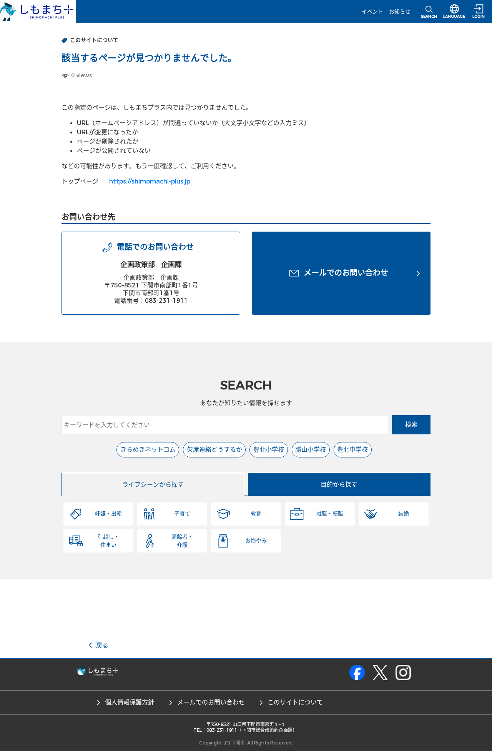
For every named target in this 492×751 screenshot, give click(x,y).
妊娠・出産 (108, 513)
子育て (182, 513)
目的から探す (339, 485)
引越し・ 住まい (108, 541)
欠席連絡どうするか (214, 450)
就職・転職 (329, 513)
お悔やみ (256, 540)
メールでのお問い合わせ (211, 702)
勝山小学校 (310, 450)
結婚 (403, 513)
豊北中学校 (352, 450)
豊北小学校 (268, 450)
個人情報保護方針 (129, 702)
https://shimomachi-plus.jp (149, 181)
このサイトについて (295, 702)
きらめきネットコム (148, 450)
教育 (256, 513)
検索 (411, 425)
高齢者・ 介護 (182, 541)
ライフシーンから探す (153, 485)
